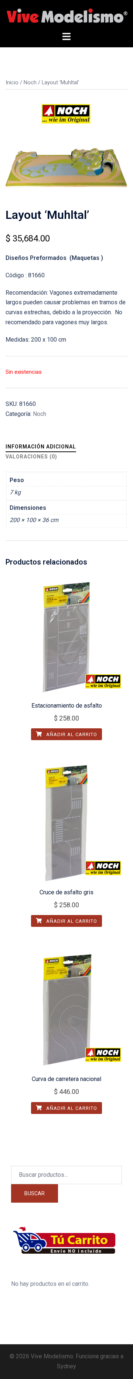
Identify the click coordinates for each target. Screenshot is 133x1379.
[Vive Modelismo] (66, 15)
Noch (30, 82)
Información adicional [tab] (41, 447)
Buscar (34, 1193)
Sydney (66, 1366)
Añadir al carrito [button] (71, 734)
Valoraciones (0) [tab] (31, 457)
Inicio (12, 82)
